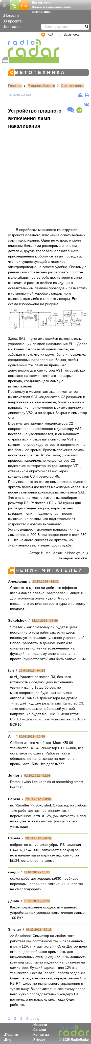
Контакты (12, 26)
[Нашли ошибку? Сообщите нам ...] (80, 95)
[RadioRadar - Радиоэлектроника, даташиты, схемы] (30, 48)
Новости (11, 15)
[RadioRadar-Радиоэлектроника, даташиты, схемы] (5, 4)
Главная (15, 86)
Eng (8, 1039)
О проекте (13, 21)
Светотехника (72, 86)
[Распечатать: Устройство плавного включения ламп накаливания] (87, 95)
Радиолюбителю (41, 86)
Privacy (39, 1039)
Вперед (32, 1018)
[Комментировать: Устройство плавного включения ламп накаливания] (70, 110)
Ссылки (39, 1030)
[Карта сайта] (14, 4)
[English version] (24, 4)
